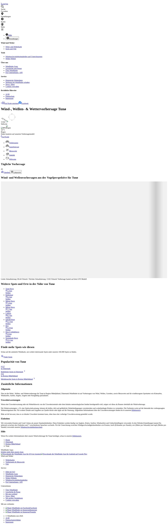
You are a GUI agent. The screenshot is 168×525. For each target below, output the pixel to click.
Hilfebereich (136, 410)
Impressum (9, 98)
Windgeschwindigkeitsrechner (31, 427)
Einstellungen (13, 39)
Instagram (33, 510)
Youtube (33, 512)
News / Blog (10, 84)
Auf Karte (5, 137)
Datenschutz (9, 96)
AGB (7, 94)
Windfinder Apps (11, 66)
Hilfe (10, 35)
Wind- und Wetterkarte (13, 47)
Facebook (24, 103)
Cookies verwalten (12, 86)
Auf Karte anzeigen (11, 103)
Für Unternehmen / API (14, 73)
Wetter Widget (10, 59)
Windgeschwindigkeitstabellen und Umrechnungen (23, 57)
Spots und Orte (10, 49)
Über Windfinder (11, 70)
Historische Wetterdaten (14, 80)
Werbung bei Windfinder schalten (17, 82)
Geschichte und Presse (13, 68)
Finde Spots (8, 357)
